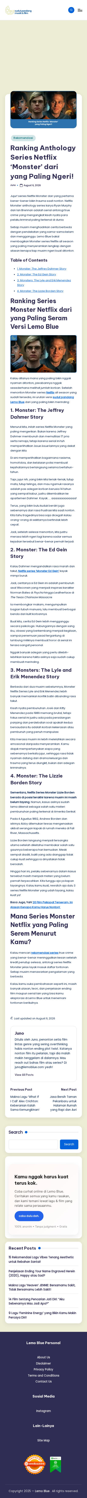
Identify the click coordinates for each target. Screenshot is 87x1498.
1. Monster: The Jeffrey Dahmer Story (41, 268)
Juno (19, 1033)
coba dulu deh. (29, 1216)
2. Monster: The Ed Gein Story (36, 274)
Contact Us (43, 1382)
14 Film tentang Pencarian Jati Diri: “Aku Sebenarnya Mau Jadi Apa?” (36, 1301)
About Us (43, 1357)
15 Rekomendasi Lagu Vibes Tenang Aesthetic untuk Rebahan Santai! (41, 1259)
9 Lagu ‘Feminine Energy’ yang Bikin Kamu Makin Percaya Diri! (42, 1315)
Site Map (43, 1440)
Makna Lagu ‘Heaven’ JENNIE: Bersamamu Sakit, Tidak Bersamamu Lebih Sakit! (42, 1287)
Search (16, 1132)
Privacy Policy (43, 1369)
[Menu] (80, 10)
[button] (24, 1074)
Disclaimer (43, 1363)
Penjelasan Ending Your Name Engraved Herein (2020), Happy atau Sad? (42, 1273)
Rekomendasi (23, 138)
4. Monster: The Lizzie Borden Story (40, 291)
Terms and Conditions (43, 1376)
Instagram (43, 1411)
